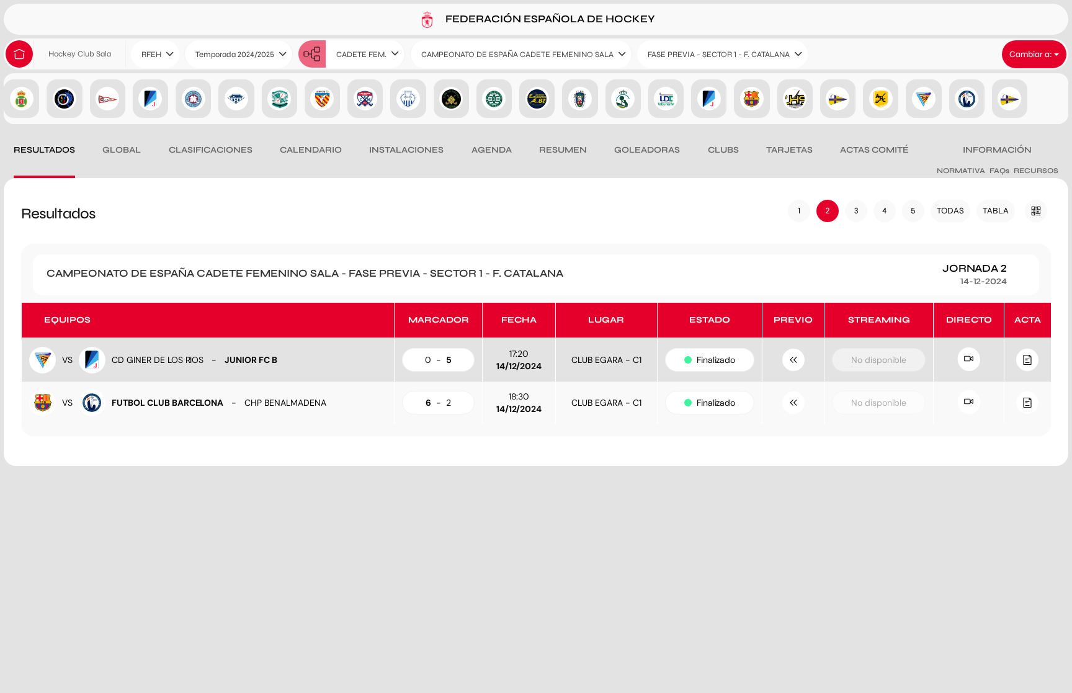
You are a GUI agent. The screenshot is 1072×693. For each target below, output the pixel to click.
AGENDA (491, 150)
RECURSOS (1036, 170)
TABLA (996, 210)
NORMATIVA (961, 170)
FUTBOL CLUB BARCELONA (167, 402)
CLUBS (723, 150)
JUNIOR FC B (251, 359)
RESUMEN (563, 150)
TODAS (950, 210)
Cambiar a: (1031, 54)
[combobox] (155, 54)
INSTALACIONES (406, 150)
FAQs (999, 170)
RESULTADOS (44, 150)
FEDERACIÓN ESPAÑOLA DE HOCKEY (549, 18)
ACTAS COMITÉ (874, 150)
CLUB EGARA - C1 (606, 359)
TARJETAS (789, 150)
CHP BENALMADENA (285, 402)
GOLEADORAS (647, 150)
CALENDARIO (311, 150)
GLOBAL (121, 150)
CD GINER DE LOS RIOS (157, 359)
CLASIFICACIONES (210, 150)
